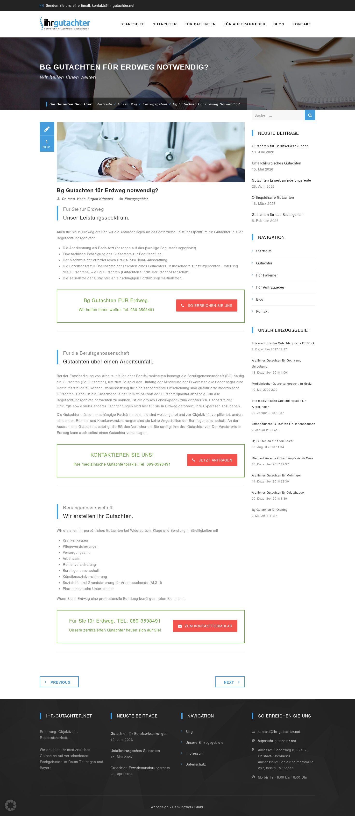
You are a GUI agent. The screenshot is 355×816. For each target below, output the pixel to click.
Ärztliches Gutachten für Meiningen (277, 475)
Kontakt (302, 24)
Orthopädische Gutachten (273, 197)
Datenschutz (195, 764)
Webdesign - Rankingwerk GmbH (177, 806)
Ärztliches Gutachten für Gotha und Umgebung (277, 363)
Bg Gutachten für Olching (270, 509)
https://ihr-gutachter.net (277, 740)
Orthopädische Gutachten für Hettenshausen (283, 424)
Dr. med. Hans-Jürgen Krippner (88, 199)
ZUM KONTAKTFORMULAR (208, 626)
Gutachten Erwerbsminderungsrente (281, 180)
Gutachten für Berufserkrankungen (280, 145)
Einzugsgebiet (136, 199)
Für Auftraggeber (245, 24)
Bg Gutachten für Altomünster (273, 441)
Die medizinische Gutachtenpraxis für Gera (282, 458)
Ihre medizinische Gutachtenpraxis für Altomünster (279, 403)
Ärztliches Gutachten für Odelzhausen (279, 492)
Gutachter (165, 24)
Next (229, 682)
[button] (10, 805)
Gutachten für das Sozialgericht (278, 214)
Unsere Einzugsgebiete (204, 742)
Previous (60, 682)
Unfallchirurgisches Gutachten (276, 163)
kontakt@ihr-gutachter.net (113, 5)
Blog (279, 24)
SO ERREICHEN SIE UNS (210, 305)
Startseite (133, 24)
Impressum (194, 753)
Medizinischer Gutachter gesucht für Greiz (282, 383)
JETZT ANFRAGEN (215, 460)
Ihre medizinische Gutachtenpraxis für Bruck (283, 343)
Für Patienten (200, 24)
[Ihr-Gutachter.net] (65, 24)
